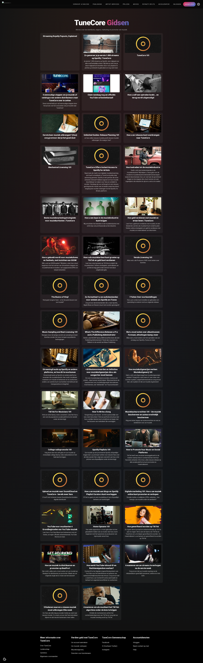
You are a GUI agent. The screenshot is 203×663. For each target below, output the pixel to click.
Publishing (97, 4)
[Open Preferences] (4, 659)
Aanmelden (189, 4)
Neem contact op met (141, 646)
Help (134, 650)
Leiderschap (44, 649)
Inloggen (177, 4)
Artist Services (112, 4)
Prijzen (126, 4)
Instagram (105, 650)
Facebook (105, 642)
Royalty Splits (148, 4)
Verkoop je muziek (81, 4)
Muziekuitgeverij (77, 650)
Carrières (43, 653)
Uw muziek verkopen (79, 646)
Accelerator (164, 4)
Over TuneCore (45, 646)
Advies (136, 4)
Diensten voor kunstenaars (81, 653)
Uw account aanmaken (79, 642)
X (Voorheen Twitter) (109, 646)
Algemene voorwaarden (49, 656)
